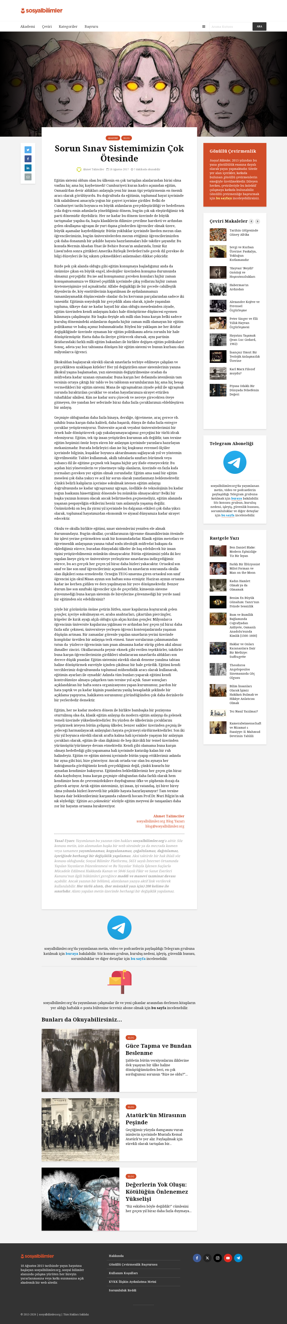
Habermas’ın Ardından (239, 287)
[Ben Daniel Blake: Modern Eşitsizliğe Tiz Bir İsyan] (218, 551)
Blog (127, 138)
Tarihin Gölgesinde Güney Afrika (244, 232)
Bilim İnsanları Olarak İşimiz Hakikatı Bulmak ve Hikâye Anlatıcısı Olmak (244, 694)
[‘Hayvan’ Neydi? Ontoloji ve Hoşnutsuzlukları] (218, 272)
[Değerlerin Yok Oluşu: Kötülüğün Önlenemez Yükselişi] (80, 1198)
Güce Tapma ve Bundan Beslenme (159, 1049)
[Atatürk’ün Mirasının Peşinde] (80, 1129)
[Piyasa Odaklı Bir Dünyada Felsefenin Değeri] (218, 390)
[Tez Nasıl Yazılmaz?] (218, 713)
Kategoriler (68, 26)
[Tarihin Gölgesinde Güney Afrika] (218, 234)
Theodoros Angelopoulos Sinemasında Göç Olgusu (242, 671)
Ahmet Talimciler (93, 169)
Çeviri (47, 26)
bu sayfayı (224, 198)
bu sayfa (138, 958)
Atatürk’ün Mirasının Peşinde (156, 1118)
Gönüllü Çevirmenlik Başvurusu (133, 1264)
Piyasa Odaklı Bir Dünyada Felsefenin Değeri (244, 390)
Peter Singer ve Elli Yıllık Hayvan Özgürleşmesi (244, 323)
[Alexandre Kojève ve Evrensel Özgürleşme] (218, 306)
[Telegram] (238, 1258)
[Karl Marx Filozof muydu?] (218, 373)
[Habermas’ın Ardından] (218, 289)
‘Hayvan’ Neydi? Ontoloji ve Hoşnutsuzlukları (242, 272)
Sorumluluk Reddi (122, 1290)
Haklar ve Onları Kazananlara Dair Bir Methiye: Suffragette (242, 650)
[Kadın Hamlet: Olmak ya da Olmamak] (218, 585)
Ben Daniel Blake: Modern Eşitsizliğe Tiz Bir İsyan (243, 551)
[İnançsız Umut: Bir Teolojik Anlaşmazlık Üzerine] (218, 356)
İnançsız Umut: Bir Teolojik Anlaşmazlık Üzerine (245, 356)
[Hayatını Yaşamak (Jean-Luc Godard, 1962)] (218, 339)
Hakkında (116, 1256)
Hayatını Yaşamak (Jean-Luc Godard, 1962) (243, 339)
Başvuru (91, 26)
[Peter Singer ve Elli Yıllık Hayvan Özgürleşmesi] (218, 323)
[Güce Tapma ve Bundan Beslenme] (80, 1060)
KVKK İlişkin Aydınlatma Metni (132, 1282)
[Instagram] (217, 1258)
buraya (72, 953)
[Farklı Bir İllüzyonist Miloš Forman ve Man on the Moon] (218, 568)
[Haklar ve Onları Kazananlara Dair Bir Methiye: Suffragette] (218, 648)
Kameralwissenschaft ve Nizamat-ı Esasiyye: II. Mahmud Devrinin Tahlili (245, 729)
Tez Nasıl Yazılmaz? (244, 711)
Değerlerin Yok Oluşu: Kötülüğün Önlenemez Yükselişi (157, 1191)
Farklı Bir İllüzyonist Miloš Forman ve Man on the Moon (245, 568)
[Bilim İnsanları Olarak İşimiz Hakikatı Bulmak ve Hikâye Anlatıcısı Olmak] (218, 690)
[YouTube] (228, 1258)
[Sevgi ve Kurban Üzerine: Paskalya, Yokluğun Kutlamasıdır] (218, 251)
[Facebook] (197, 1258)
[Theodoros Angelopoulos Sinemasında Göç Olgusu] (218, 669)
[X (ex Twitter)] (207, 1258)
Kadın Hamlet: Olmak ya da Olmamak (240, 585)
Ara (259, 26)
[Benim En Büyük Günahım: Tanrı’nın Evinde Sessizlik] (218, 602)
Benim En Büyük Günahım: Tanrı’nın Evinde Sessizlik (244, 602)
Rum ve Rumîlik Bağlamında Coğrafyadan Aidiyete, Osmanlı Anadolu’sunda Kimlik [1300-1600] (243, 625)
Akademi (27, 26)
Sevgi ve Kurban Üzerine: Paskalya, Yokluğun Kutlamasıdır (243, 253)
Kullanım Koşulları (123, 1273)
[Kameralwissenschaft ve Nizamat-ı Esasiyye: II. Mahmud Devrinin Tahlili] (218, 727)
